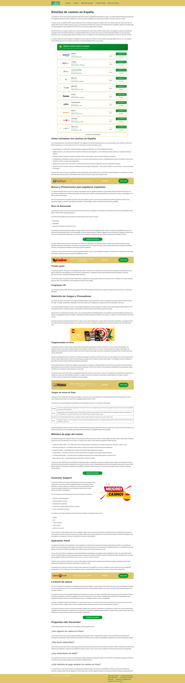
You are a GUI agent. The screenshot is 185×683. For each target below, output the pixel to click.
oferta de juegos (73, 24)
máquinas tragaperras (69, 212)
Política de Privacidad (115, 681)
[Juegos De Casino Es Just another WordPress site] (55, 3)
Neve (52, 676)
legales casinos (98, 586)
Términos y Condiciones (123, 679)
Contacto (111, 679)
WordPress (68, 676)
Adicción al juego (113, 676)
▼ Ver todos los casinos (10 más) (92, 134)
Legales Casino (101, 3)
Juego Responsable (127, 676)
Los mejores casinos (126, 677)
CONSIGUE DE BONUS (92, 239)
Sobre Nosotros (113, 677)
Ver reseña (121, 56)
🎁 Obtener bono (121, 53)
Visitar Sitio (123, 181)
